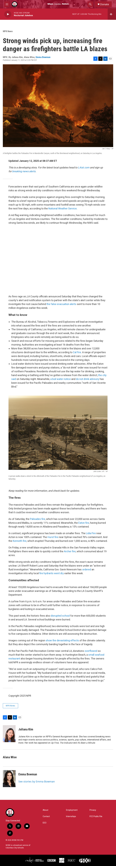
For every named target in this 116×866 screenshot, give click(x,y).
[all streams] (112, 14)
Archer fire (70, 551)
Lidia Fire (91, 533)
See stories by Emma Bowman (36, 781)
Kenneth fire (19, 540)
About (45, 810)
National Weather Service (62, 208)
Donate (104, 4)
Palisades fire (37, 518)
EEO (44, 823)
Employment (72, 810)
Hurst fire (53, 537)
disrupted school (60, 615)
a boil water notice (60, 379)
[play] (8, 14)
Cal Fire (77, 352)
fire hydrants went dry (51, 573)
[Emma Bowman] (9, 778)
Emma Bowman (43, 57)
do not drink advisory (87, 379)
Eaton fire (83, 522)
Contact (46, 816)
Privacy (93, 810)
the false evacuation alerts (61, 304)
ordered (86, 569)
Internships (71, 816)
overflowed (91, 650)
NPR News (8, 31)
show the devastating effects (62, 640)
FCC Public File (96, 816)
